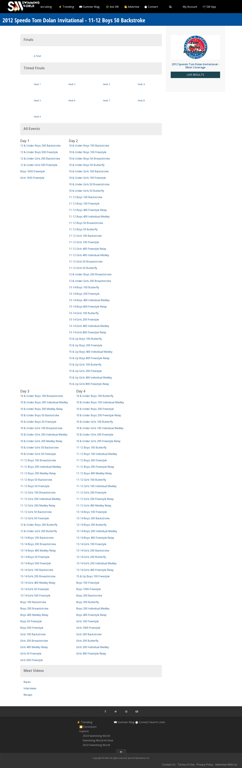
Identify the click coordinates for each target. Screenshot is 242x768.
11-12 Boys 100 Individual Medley (96, 454)
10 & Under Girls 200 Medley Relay (41, 441)
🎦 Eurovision (87, 727)
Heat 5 (37, 100)
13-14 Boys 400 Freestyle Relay (95, 537)
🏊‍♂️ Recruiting (43, 7)
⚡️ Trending (66, 7)
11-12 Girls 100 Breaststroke (37, 492)
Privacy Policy (205, 764)
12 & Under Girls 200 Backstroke (40, 158)
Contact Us (168, 764)
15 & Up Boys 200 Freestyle (85, 345)
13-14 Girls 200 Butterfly (91, 557)
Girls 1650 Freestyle (32, 178)
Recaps (28, 695)
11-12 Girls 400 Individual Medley (89, 255)
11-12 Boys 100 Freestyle (84, 203)
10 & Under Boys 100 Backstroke (89, 145)
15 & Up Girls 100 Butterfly (85, 364)
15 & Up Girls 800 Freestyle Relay (89, 384)
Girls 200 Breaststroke (34, 640)
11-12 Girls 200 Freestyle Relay (95, 499)
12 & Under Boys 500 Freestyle (39, 152)
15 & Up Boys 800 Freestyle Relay (89, 358)
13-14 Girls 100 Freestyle (91, 544)
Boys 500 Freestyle (31, 628)
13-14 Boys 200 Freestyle (84, 294)
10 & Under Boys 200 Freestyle (95, 409)
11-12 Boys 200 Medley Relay (38, 473)
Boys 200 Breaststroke (34, 608)
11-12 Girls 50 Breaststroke (86, 261)
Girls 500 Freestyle (31, 660)
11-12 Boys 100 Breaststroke (38, 460)
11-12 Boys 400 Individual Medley (89, 216)
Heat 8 (141, 100)
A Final (37, 55)
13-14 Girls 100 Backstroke (36, 570)
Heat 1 (37, 84)
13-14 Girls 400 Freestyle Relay (95, 570)
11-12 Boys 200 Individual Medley (40, 467)
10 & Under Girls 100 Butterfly (94, 422)
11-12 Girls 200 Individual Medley (40, 499)
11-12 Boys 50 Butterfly (83, 229)
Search (153, 722)
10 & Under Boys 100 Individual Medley (100, 402)
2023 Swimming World (96, 745)
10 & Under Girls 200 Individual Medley (43, 434)
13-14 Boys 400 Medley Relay (38, 550)
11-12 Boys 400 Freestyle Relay (88, 210)
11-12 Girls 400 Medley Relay (93, 505)
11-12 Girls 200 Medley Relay (37, 505)
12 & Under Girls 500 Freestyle (38, 165)
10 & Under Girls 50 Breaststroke (89, 184)
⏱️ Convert (151, 7)
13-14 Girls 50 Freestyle (34, 589)
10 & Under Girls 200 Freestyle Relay (98, 441)
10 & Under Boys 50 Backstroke (39, 415)
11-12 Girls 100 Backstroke (85, 236)
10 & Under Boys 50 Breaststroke (89, 158)
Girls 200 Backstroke (89, 634)
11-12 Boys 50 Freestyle (34, 486)
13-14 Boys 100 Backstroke (37, 537)
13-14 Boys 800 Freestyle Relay (88, 306)
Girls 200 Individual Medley (92, 647)
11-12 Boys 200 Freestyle (91, 460)
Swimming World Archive (98, 740)
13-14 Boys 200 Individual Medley (96, 531)
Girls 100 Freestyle (87, 621)
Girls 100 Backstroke (33, 634)
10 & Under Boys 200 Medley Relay (41, 409)
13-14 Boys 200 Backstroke (93, 518)
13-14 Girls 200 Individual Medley (96, 563)
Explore (84, 731)
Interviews (30, 688)
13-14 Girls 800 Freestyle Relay (87, 332)
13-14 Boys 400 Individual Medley (89, 300)
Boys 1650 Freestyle (32, 171)
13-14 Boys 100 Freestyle (91, 512)
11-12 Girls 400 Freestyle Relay (87, 249)
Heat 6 (71, 100)
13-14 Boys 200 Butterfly (91, 525)
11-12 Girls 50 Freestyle (34, 518)
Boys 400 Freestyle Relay (91, 615)
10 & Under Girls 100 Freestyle (87, 178)
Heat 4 (141, 84)
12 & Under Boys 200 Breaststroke (90, 274)
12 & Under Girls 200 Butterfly (38, 531)
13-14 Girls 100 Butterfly (84, 313)
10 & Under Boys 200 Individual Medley (44, 402)
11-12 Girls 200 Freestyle (91, 492)
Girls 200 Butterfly (87, 640)
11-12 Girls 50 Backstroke (36, 512)
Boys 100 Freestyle (87, 583)
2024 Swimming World (96, 736)
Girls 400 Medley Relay (34, 647)
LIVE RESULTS (195, 74)
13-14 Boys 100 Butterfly (84, 287)
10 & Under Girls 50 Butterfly (86, 191)
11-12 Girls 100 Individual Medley (96, 486)
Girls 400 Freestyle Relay (91, 653)
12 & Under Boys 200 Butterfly (38, 525)
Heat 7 (106, 100)
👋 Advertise (131, 7)
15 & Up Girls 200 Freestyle (85, 371)
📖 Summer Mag (89, 7)
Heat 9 (37, 116)
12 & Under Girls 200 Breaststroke (90, 281)
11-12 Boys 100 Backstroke (85, 197)
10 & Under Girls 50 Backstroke (39, 447)
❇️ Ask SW (112, 7)
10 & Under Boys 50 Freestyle (38, 422)
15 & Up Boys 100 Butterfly (85, 339)
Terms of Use (186, 764)
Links (162, 722)
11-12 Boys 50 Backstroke (36, 479)
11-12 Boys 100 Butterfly (91, 447)
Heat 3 (106, 84)
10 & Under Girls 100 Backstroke (89, 171)
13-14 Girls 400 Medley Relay (37, 583)
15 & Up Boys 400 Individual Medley (90, 352)
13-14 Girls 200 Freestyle (84, 319)
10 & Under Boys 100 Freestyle (87, 152)
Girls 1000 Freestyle (88, 628)
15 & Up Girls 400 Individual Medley (90, 377)
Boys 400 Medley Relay (34, 615)
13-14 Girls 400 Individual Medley (89, 326)
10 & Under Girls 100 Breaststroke (41, 428)
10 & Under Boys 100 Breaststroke (41, 396)
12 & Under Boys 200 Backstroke (40, 145)
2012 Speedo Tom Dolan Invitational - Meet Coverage (195, 65)
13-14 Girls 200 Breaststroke (37, 576)
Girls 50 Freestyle (30, 653)
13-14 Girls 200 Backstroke (92, 550)
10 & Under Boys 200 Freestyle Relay (98, 415)
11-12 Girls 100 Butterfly (91, 479)
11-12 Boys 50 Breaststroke (86, 223)
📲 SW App (209, 7)
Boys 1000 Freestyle (88, 589)
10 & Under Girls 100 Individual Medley (99, 428)
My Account (190, 7)
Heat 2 (71, 84)
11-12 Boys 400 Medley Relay (94, 473)
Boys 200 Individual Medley (92, 608)
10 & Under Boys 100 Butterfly (94, 396)
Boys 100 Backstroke (33, 602)
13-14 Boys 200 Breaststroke (38, 544)
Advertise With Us (226, 764)
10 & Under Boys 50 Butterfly (87, 165)
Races (27, 682)
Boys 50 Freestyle (31, 621)
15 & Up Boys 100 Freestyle (93, 576)
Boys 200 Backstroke (89, 595)
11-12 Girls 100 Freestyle (84, 242)
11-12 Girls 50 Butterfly (83, 268)
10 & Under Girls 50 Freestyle (38, 454)
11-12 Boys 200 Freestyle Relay (95, 467)
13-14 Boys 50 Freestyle (34, 557)
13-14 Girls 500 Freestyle (35, 595)
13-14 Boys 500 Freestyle (35, 563)
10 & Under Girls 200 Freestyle (94, 434)
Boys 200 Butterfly (87, 602)
